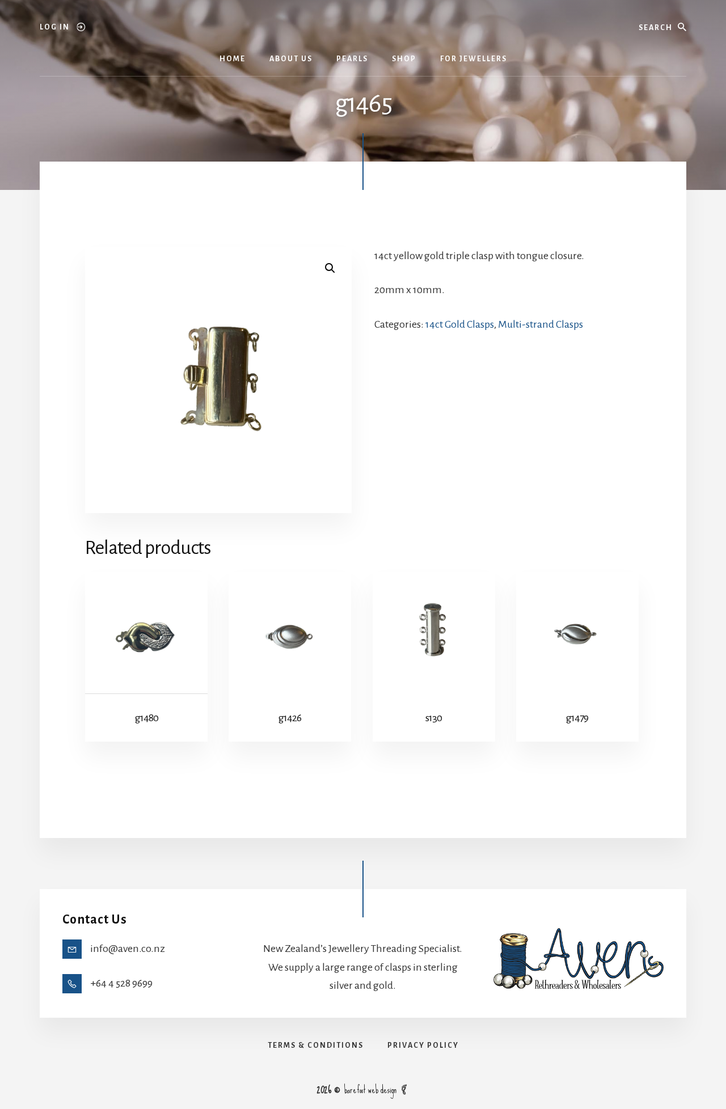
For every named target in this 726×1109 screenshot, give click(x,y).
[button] (330, 268)
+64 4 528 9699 (121, 983)
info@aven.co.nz (127, 948)
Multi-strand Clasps (540, 324)
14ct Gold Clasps (459, 324)
